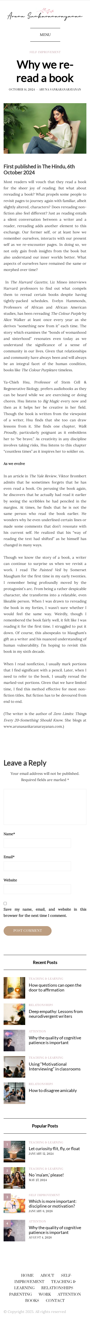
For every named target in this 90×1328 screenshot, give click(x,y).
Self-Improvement (45, 52)
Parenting (20, 1294)
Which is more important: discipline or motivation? (53, 1203)
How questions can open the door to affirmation (55, 987)
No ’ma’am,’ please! (47, 1174)
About (47, 1275)
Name (9, 834)
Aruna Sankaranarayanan (60, 89)
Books (32, 1300)
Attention (37, 1031)
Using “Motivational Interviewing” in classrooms (55, 1066)
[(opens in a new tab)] (14, 988)
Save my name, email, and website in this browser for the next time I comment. (45, 912)
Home (27, 1275)
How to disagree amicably (53, 1090)
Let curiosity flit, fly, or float (54, 1148)
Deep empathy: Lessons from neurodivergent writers (56, 1014)
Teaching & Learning (46, 979)
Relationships (41, 1005)
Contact (55, 1300)
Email (9, 857)
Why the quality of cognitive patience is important (55, 1040)
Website (10, 880)
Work (45, 1294)
